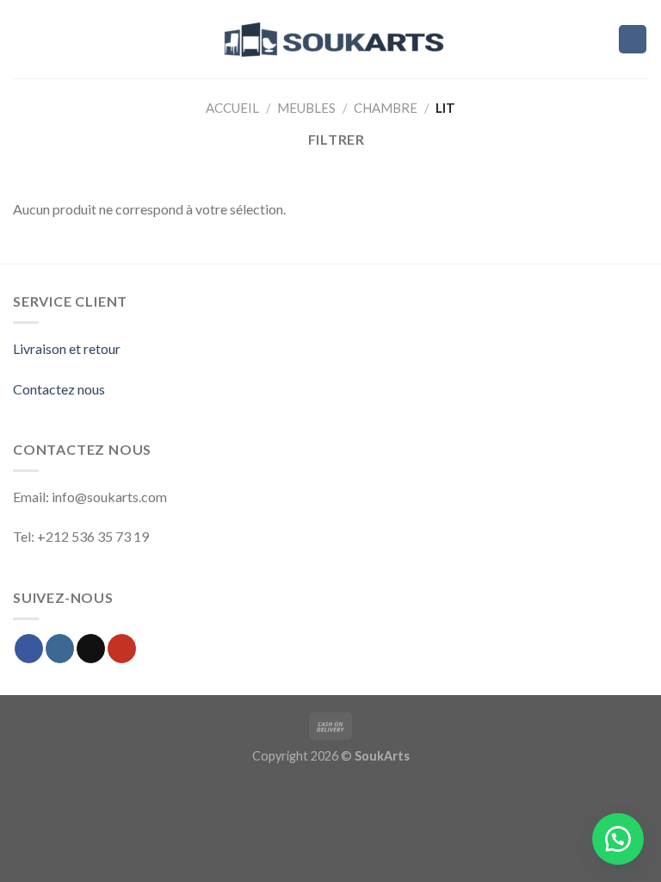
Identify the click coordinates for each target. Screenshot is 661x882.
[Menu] (23, 39)
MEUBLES (306, 107)
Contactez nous (59, 389)
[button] (618, 839)
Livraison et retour (66, 348)
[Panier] (633, 39)
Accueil (232, 107)
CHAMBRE (385, 107)
